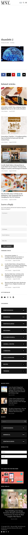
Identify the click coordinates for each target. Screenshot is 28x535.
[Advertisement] (14, 23)
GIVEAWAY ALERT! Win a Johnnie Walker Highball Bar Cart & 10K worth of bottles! (13, 108)
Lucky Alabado (4, 111)
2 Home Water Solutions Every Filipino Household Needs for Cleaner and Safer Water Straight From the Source (17, 401)
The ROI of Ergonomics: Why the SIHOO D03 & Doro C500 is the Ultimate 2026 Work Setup (17, 410)
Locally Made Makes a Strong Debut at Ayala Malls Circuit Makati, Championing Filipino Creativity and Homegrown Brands (14, 166)
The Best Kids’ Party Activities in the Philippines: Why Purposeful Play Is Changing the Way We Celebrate (12, 195)
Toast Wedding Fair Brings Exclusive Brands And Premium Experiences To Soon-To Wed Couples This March (14, 513)
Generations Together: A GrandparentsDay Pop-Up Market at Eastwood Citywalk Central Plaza (14, 138)
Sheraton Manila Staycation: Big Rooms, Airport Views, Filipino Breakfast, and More (15, 284)
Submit (4, 461)
